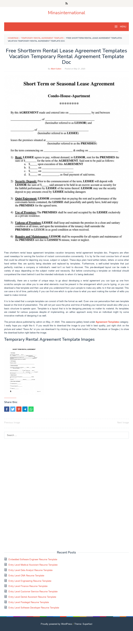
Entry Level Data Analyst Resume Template (30, 570)
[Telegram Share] (25, 409)
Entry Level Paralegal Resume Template (28, 602)
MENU (122, 26)
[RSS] (66, 3)
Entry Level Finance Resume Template (27, 586)
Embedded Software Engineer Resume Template (32, 559)
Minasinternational (66, 13)
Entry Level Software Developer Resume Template (33, 607)
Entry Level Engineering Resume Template (29, 580)
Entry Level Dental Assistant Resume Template (32, 596)
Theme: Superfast (83, 623)
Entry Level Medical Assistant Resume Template (32, 564)
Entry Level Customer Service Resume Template (32, 591)
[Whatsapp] (31, 409)
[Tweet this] (12, 409)
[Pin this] (18, 409)
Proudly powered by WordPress (56, 623)
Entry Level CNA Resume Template (26, 575)
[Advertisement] (30, 494)
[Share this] (6, 409)
